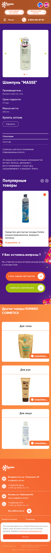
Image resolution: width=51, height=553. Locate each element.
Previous (6, 53)
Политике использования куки (31, 531)
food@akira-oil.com (16, 480)
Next (45, 53)
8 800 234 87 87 (36, 20)
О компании (30, 519)
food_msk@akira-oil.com (18, 498)
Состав (7, 141)
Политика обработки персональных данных (34, 545)
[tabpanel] (25, 53)
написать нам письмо (22, 288)
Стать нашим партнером (21, 276)
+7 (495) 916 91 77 (15, 503)
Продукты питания (9, 519)
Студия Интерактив (33, 549)
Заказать (10, 124)
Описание (8, 136)
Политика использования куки (30, 547)
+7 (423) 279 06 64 (16, 485)
